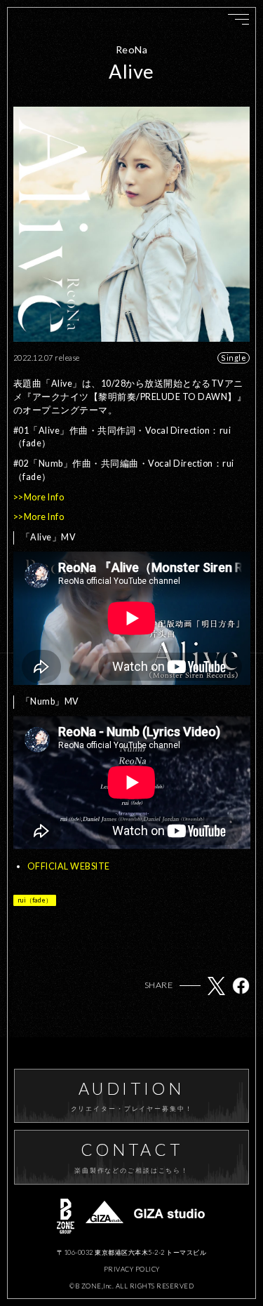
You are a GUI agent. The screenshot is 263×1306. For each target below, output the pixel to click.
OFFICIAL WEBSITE (68, 866)
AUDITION (132, 1095)
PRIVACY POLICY (132, 1269)
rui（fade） (35, 900)
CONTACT (131, 1156)
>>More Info (39, 497)
